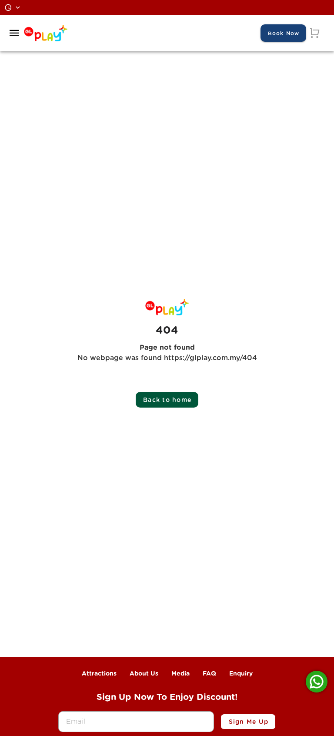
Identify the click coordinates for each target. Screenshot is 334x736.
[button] (14, 33)
